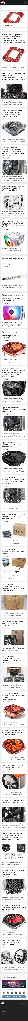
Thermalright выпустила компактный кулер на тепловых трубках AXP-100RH (14, 907)
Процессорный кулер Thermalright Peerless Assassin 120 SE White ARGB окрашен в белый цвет (13, 224)
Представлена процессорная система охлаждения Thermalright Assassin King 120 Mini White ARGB (13, 298)
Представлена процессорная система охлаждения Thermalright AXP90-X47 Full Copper (12, 335)
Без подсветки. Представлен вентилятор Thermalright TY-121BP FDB (12, 623)
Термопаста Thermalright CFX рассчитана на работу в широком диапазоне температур (12, 261)
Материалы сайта (5, 1011)
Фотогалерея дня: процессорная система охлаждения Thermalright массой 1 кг (11, 659)
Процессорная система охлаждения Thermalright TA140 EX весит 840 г (14, 409)
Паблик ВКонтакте (12, 977)
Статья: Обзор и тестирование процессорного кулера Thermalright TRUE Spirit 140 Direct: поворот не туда (13, 836)
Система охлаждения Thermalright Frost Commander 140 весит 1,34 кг (13, 551)
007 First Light (18, 8)
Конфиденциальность (6, 1008)
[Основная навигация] (17, 2)
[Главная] (3, 29)
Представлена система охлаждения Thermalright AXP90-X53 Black (11, 444)
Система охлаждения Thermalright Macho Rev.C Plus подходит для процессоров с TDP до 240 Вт (13, 480)
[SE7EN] (3, 2)
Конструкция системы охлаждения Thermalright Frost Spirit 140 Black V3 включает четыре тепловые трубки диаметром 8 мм (13, 372)
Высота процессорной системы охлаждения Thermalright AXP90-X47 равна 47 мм (13, 516)
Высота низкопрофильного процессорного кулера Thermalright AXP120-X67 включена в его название (12, 113)
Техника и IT (6, 45)
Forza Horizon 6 (8, 8)
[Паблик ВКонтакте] (4, 977)
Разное (4, 946)
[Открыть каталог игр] (24, 8)
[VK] (22, 1003)
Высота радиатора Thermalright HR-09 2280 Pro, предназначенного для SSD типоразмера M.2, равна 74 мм (13, 76)
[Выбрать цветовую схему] (25, 2)
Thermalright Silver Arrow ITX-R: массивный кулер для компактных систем (13, 872)
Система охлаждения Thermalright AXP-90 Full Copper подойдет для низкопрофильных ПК (13, 696)
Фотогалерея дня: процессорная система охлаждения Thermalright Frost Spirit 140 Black (13, 587)
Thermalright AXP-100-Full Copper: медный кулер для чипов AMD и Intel (12, 732)
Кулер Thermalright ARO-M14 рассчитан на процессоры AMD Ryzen (12, 767)
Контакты (3, 1014)
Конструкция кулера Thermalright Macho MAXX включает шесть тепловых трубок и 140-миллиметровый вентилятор (13, 151)
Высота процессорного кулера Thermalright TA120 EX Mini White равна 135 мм (13, 188)
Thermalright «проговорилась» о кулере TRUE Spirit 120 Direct (14, 801)
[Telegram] (25, 1003)
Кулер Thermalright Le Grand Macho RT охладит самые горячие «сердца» (12, 942)
